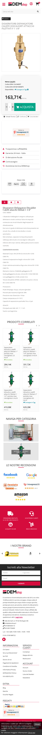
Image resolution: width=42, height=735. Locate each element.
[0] (39, 5)
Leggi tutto (19, 617)
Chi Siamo (6, 650)
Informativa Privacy (9, 670)
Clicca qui (31, 733)
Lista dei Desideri (28, 674)
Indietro (6, 19)
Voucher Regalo (8, 695)
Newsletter (26, 678)
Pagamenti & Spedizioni (10, 663)
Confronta (22, 117)
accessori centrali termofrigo (21, 452)
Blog (4, 688)
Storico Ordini (27, 671)
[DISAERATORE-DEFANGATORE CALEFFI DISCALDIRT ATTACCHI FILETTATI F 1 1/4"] (21, 52)
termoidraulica (21, 433)
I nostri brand (21, 545)
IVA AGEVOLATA (8, 676)
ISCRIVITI (21, 583)
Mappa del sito (28, 655)
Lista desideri (34, 117)
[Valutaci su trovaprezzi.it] (21, 132)
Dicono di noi (7, 660)
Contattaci (26, 652)
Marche (5, 691)
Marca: (7, 81)
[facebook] (4, 639)
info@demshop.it (10, 623)
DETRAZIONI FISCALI (9, 673)
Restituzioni (27, 659)
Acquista (26, 107)
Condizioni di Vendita (10, 666)
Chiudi (37, 724)
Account (25, 668)
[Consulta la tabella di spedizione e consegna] (28, 90)
